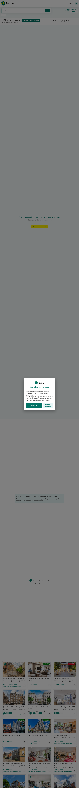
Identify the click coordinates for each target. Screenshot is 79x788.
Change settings (48, 405)
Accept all (33, 405)
